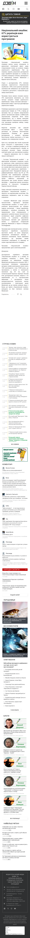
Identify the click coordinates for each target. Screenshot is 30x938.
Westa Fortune (10, 468)
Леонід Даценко (19, 735)
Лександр (9, 542)
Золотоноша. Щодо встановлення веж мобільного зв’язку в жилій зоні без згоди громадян (14, 587)
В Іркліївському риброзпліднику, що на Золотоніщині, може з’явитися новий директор (14, 489)
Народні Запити (12, 570)
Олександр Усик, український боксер (15, 684)
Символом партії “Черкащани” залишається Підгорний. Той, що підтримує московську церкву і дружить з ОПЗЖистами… (14, 810)
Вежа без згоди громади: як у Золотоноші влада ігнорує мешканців (14, 573)
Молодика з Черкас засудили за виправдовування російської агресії (11, 514)
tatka (7, 506)
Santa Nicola (9, 532)
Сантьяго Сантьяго (12, 494)
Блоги (13, 735)
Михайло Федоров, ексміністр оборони (15, 677)
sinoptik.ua (19, 934)
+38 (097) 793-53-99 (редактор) (14, 889)
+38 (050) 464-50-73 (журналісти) (15, 891)
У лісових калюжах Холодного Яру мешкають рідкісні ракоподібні (14, 501)
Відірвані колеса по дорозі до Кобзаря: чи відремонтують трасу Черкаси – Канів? (14, 751)
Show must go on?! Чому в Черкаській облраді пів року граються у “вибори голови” (12, 770)
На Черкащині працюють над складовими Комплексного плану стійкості (13, 473)
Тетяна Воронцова (20, 754)
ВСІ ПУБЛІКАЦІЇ (15, 818)
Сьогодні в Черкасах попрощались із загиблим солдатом (14, 527)
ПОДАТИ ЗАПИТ (15, 595)
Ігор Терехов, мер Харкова (12, 691)
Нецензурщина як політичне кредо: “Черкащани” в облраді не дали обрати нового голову (14, 790)
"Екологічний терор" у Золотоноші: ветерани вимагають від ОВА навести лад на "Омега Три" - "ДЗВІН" (15, 564)
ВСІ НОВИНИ (15, 444)
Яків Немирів (19, 774)
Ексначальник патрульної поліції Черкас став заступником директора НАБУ (14, 548)
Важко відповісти (10, 705)
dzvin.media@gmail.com (13, 887)
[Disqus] (15, 317)
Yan (7, 519)
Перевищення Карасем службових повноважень (13, 580)
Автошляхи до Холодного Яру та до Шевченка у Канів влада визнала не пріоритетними (15, 732)
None (7, 478)
